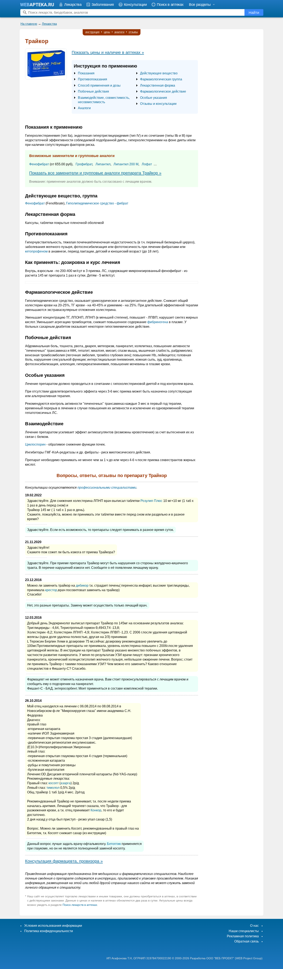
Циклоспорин (35, 444)
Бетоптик (114, 844)
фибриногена (157, 322)
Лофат (147, 164)
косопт (53, 783)
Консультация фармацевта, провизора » (64, 861)
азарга (65, 783)
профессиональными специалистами (106, 487)
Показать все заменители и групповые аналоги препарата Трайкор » (95, 173)
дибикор (82, 585)
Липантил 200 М (126, 164)
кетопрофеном (36, 251)
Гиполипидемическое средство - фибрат (97, 203)
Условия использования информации (53, 925)
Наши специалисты (244, 931)
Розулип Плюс (151, 501)
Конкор (96, 810)
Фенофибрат (39, 164)
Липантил (103, 164)
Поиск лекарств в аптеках (80, 904)
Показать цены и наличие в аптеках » (108, 52)
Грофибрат (84, 164)
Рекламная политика (243, 936)
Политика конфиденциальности (48, 931)
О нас (254, 925)
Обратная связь (246, 941)
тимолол (52, 787)
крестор (51, 590)
